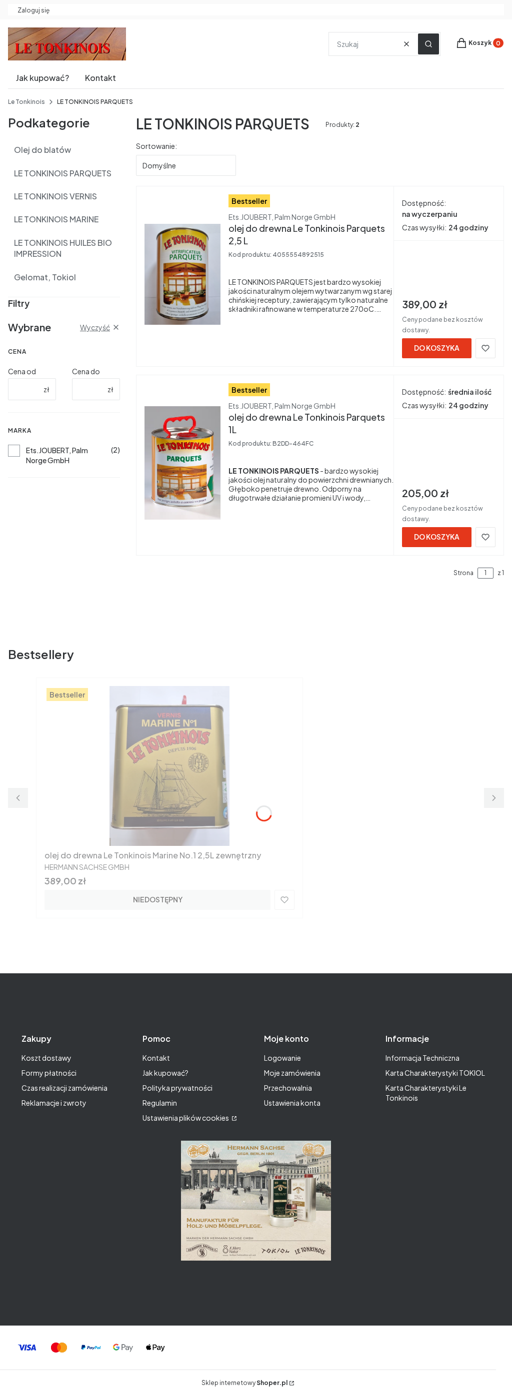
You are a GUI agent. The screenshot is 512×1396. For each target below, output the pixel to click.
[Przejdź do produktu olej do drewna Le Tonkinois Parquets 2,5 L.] (182, 274)
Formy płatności (49, 1072)
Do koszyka (437, 347)
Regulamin (159, 1102)
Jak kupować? (165, 1072)
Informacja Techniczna (423, 1057)
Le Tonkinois (26, 101)
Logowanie (282, 1057)
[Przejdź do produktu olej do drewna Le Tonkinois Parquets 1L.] (182, 463)
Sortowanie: (156, 145)
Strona (464, 573)
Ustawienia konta (292, 1102)
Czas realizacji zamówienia (65, 1087)
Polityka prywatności (177, 1087)
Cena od (22, 371)
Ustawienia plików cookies (186, 1117)
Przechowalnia (288, 1087)
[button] (428, 43)
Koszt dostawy (47, 1057)
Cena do (86, 371)
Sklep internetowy (245, 1383)
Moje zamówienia (292, 1072)
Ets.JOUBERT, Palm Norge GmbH (57, 455)
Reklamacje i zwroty (54, 1102)
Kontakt (156, 1057)
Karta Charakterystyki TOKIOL (435, 1072)
